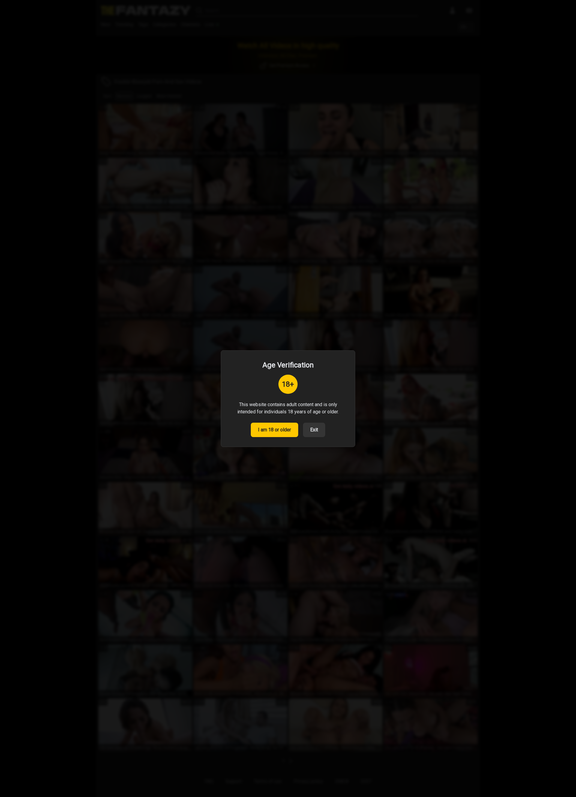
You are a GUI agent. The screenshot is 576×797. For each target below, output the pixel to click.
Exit (314, 430)
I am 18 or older (274, 430)
